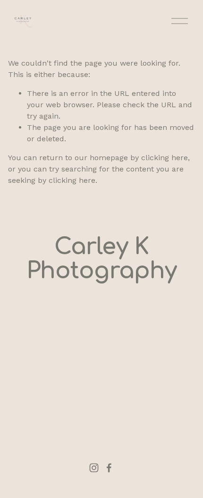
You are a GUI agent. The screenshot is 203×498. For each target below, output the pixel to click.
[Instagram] (94, 467)
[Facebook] (109, 467)
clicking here (164, 157)
